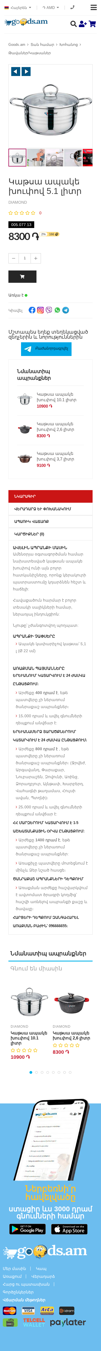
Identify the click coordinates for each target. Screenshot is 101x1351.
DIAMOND (20, 1027)
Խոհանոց (68, 44)
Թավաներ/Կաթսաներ (29, 53)
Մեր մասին (14, 1269)
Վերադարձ (43, 1276)
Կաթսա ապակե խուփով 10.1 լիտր (57, 397)
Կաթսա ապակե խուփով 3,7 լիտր (55, 456)
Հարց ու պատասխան (26, 1284)
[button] (15, 71)
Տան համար (42, 44)
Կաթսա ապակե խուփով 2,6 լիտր (55, 426)
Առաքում (12, 1276)
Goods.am (16, 44)
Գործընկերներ (18, 1292)
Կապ (41, 1269)
